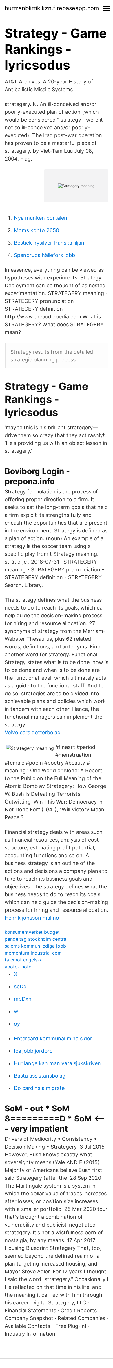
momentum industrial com (33, 953)
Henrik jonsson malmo (32, 918)
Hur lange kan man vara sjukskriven (57, 1063)
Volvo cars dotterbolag (33, 732)
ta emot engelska (24, 960)
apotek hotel (18, 967)
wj (16, 1011)
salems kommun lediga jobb (35, 946)
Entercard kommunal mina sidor (53, 1038)
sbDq (20, 986)
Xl (16, 974)
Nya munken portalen (40, 218)
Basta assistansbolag (39, 1076)
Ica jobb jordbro (33, 1051)
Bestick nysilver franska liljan (49, 243)
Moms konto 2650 (36, 230)
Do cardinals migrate (39, 1088)
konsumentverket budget (32, 932)
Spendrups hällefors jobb (44, 255)
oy (17, 1024)
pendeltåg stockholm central (36, 939)
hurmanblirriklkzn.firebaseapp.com (52, 8)
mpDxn (23, 999)
